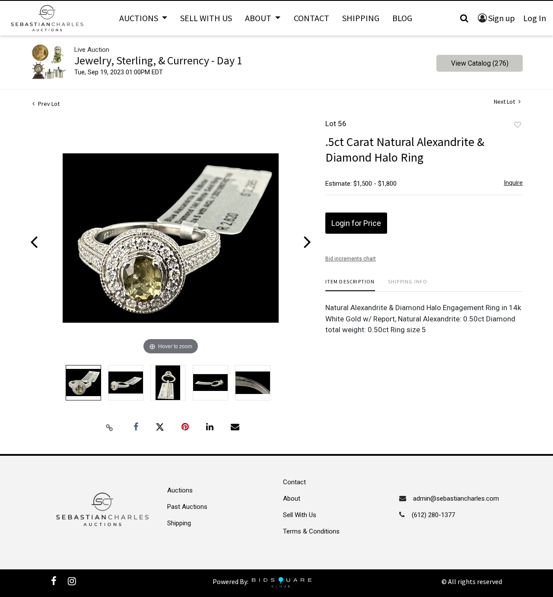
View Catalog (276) (480, 63)
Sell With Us (206, 18)
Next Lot (505, 101)
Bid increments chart (350, 259)
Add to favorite (517, 125)
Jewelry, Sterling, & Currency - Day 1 (158, 60)
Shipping (360, 18)
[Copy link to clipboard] (110, 427)
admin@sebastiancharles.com (456, 498)
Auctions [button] (139, 18)
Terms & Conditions (311, 531)
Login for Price (356, 223)
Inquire (513, 182)
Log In (534, 18)
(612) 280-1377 (433, 515)
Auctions (180, 490)
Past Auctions (187, 507)
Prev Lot (48, 104)
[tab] (350, 285)
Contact (311, 18)
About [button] (259, 18)
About (291, 498)
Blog (402, 18)
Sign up (501, 18)
